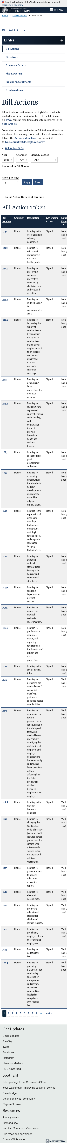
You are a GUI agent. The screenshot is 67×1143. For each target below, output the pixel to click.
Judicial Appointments (18, 81)
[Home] (16, 10)
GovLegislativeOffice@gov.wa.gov (25, 141)
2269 (5, 299)
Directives (12, 57)
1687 (4, 452)
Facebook (8, 1052)
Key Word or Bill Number (16, 166)
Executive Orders (16, 65)
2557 (4, 867)
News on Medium (13, 1063)
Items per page (10, 177)
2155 (4, 666)
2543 (4, 949)
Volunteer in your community (19, 1098)
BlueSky (8, 1041)
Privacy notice (11, 1117)
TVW (8, 119)
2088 (5, 802)
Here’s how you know (12, 5)
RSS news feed (12, 1069)
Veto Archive (9, 123)
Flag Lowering (14, 73)
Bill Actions (12, 48)
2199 (5, 587)
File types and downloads (17, 1134)
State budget (10, 1093)
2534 (4, 905)
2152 (4, 679)
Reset (38, 182)
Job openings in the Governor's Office (24, 1082)
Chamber (21, 155)
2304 (5, 319)
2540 (4, 607)
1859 (4, 472)
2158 (4, 891)
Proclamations (14, 90)
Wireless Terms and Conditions (21, 1128)
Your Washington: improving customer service (29, 1087)
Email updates (11, 1036)
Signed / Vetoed (40, 155)
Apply (27, 182)
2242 (5, 268)
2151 (4, 556)
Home (5, 15)
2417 (4, 819)
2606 (5, 627)
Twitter (6, 1047)
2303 (4, 929)
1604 (5, 962)
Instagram (8, 1058)
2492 (5, 403)
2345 (4, 710)
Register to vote (12, 1104)
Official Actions (20, 15)
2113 (4, 510)
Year (4, 155)
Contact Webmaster (14, 1139)
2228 (5, 247)
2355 (4, 379)
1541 (4, 231)
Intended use (10, 1123)
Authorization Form (25, 138)
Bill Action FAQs (14, 148)
